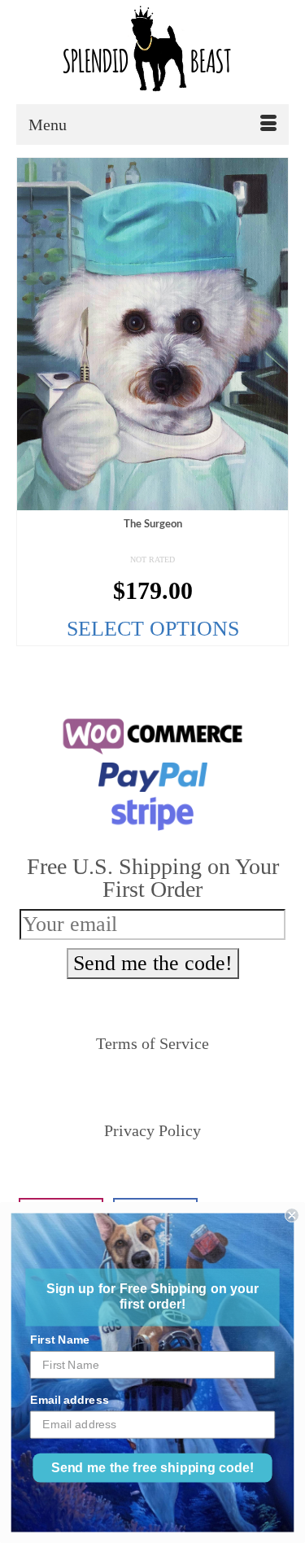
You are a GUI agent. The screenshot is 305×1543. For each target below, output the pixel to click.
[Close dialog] (292, 1215)
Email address (69, 1399)
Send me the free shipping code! (152, 1468)
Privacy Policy (152, 1130)
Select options (153, 628)
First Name (60, 1340)
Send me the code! (153, 963)
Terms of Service (152, 1043)
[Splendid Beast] (152, 51)
